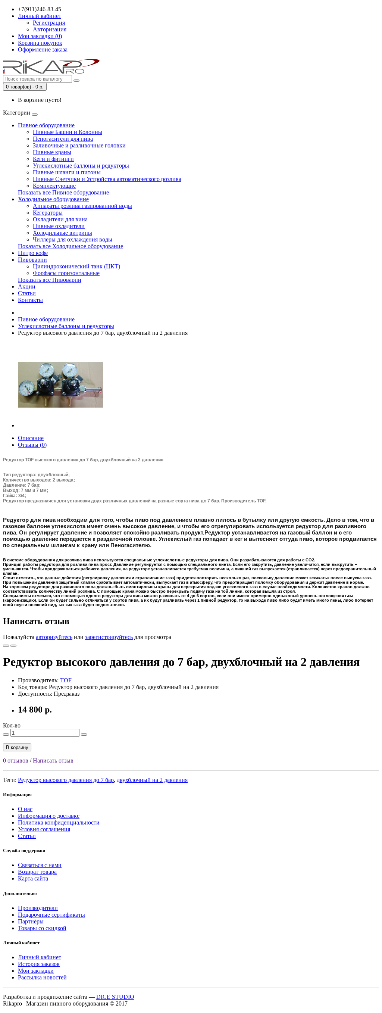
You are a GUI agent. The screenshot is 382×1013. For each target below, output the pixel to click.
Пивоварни (32, 259)
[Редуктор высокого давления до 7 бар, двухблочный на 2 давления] (60, 425)
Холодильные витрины (62, 233)
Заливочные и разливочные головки (79, 145)
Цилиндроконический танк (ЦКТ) (76, 266)
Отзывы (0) (32, 445)
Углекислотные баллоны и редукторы (81, 165)
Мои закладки (36, 970)
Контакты (30, 300)
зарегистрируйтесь (109, 637)
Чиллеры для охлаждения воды (72, 239)
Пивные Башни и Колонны (67, 132)
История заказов (39, 964)
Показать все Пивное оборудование (63, 192)
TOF (66, 680)
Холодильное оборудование (53, 199)
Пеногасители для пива (63, 138)
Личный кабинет (39, 957)
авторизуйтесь (54, 637)
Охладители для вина (60, 219)
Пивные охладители (59, 226)
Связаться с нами (40, 865)
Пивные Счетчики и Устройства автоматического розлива (107, 179)
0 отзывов (15, 760)
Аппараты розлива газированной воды (82, 206)
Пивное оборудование (46, 125)
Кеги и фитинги (53, 159)
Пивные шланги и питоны (67, 172)
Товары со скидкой (42, 928)
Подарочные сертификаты (51, 914)
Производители (38, 908)
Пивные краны (52, 152)
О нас (25, 809)
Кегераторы (48, 212)
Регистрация (49, 22)
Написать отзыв (53, 760)
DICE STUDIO (115, 997)
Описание (31, 438)
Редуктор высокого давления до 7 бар (66, 780)
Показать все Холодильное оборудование (70, 246)
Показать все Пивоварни (49, 280)
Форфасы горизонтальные (66, 273)
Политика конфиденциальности (59, 822)
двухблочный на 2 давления (152, 780)
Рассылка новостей (42, 977)
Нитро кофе (33, 253)
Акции (26, 286)
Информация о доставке (48, 816)
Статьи (27, 293)
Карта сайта (33, 878)
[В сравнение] (13, 646)
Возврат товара (37, 872)
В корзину (17, 747)
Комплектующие (54, 186)
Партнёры (31, 921)
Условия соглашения (44, 829)
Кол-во (12, 725)
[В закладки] (6, 646)
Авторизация (49, 29)
